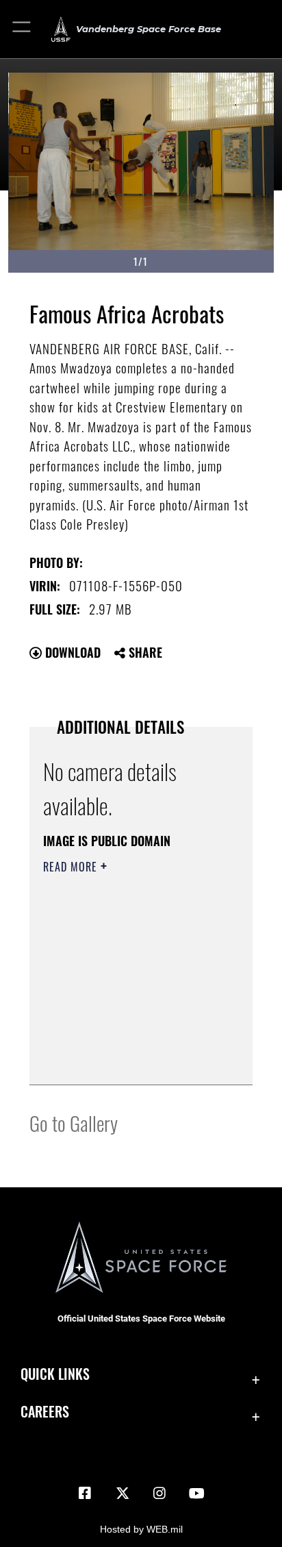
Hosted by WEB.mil (141, 1529)
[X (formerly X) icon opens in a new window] (122, 1493)
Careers (45, 1412)
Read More (72, 866)
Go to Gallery (73, 1122)
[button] (22, 29)
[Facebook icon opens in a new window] (85, 1493)
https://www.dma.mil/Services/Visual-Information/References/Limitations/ (126, 1059)
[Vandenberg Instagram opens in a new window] (159, 1493)
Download (71, 652)
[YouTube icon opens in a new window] (197, 1493)
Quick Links (55, 1374)
